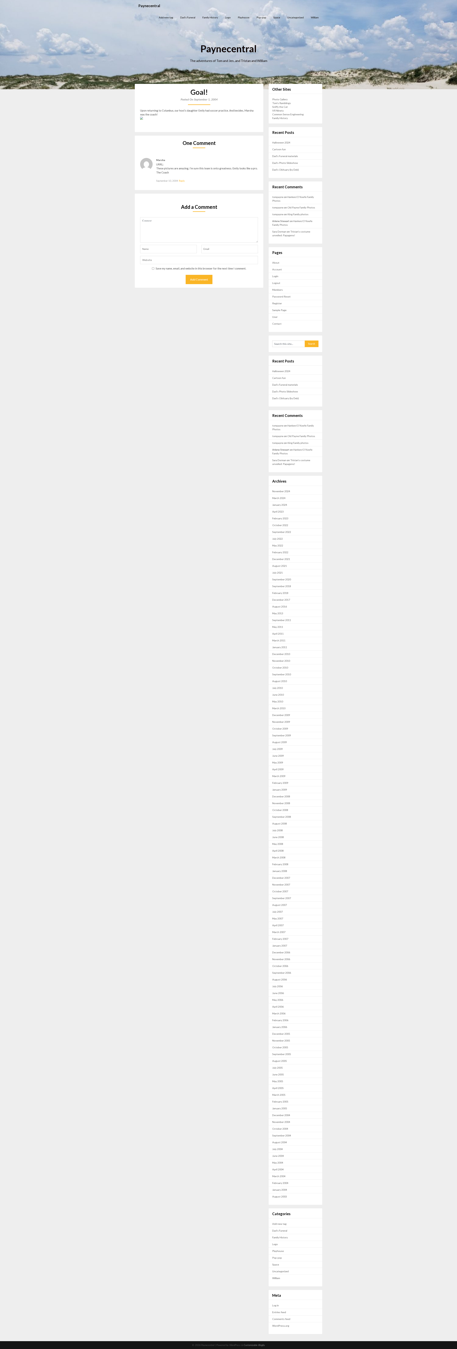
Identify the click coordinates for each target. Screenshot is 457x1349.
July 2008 (277, 830)
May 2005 (277, 1081)
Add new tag (166, 17)
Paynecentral (149, 6)
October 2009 (280, 728)
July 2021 (277, 572)
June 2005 (278, 1074)
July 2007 (277, 911)
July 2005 (277, 1067)
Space (276, 17)
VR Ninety (278, 110)
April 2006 (278, 1006)
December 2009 (281, 715)
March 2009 (278, 776)
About (275, 262)
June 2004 (278, 1155)
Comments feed (281, 1318)
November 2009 (281, 721)
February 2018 (280, 592)
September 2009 (281, 735)
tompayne (277, 196)
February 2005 (280, 1101)
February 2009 (280, 782)
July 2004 (277, 1149)
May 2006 (277, 999)
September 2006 (281, 972)
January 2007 (279, 945)
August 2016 (279, 606)
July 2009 (277, 748)
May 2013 (277, 613)
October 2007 (280, 891)
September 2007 (281, 898)
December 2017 (281, 599)
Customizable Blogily (254, 1345)
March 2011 (278, 640)
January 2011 (279, 647)
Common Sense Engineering (288, 114)
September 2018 (281, 586)
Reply (182, 180)
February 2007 (280, 938)
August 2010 (279, 681)
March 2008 (278, 857)
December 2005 (281, 1033)
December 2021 (281, 559)
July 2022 (277, 538)
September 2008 (281, 816)
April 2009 (278, 769)
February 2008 (280, 864)
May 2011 (277, 626)
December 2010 (281, 653)
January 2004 (279, 1189)
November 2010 (281, 660)
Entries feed (279, 1312)
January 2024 (279, 504)
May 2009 (277, 762)
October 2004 (280, 1128)
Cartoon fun (279, 149)
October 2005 (280, 1047)
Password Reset (281, 296)
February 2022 (280, 552)
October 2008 (280, 809)
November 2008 (281, 803)
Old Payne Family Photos (301, 207)
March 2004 (278, 1176)
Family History (210, 17)
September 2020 (281, 579)
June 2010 (278, 694)
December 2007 (281, 877)
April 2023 (278, 511)
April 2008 (278, 850)
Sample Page (279, 310)
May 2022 (277, 545)
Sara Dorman (279, 231)
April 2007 (278, 925)
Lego (228, 17)
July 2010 (277, 687)
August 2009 (279, 742)
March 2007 (278, 932)
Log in (275, 1305)
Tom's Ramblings (281, 103)
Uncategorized (295, 17)
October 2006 (280, 965)
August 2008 (279, 823)
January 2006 (279, 1026)
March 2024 (278, 498)
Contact (277, 323)
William (315, 17)
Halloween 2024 (281, 142)
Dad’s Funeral (187, 17)
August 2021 (279, 565)
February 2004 (280, 1182)
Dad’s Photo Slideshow (285, 162)
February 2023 (280, 518)
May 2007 (277, 918)
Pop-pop (261, 17)
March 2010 (278, 708)
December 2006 (281, 952)
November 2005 (281, 1040)
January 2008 (279, 871)
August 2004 (279, 1142)
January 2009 (279, 789)
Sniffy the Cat (280, 106)
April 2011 (278, 633)
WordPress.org (280, 1325)
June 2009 (278, 755)
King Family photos (297, 214)
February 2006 (280, 1020)
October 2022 (280, 525)
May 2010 (277, 701)
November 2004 (281, 1121)
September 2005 (281, 1054)
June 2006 (278, 993)
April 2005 (278, 1088)
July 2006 (277, 986)
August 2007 (279, 904)
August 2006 (279, 979)
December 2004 (281, 1115)
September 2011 (281, 620)
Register (277, 303)
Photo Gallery (280, 99)
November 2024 (281, 491)
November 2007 (281, 884)
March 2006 (278, 1013)
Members (277, 289)
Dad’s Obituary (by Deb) (285, 169)
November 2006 (281, 959)
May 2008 (277, 843)
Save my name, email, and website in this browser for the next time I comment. (201, 268)
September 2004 (281, 1135)
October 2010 (280, 667)
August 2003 (279, 1196)
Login (275, 276)
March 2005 (278, 1094)
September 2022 (281, 531)
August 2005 (279, 1060)
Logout (276, 282)
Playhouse (243, 17)
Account (277, 269)
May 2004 (277, 1162)
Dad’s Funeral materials (285, 156)
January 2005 (279, 1108)
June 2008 (278, 837)
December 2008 (281, 796)
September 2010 (281, 674)
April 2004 (278, 1169)
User (275, 316)
